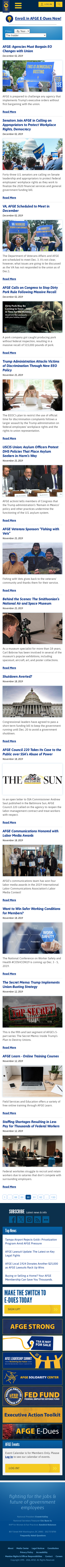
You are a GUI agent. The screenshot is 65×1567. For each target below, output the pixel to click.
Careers (59, 1556)
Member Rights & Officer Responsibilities (23, 1556)
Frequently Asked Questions (33, 1535)
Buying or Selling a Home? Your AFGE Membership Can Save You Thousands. (29, 1277)
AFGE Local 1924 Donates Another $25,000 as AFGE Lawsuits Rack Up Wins (31, 1265)
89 (22, 1197)
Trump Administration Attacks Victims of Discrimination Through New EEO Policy (31, 365)
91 (34, 1197)
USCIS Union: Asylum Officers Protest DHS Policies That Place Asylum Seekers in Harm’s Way (30, 451)
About (10, 1548)
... (10, 1197)
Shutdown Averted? (17, 676)
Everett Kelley (41, 1517)
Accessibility (41, 1552)
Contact (49, 1556)
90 (28, 1197)
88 (15, 1197)
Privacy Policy (26, 1552)
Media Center (22, 1548)
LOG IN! (14, 1468)
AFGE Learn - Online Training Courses (31, 1056)
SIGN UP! (14, 1309)
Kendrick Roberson (47, 1525)
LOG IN (48, 4)
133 (53, 1197)
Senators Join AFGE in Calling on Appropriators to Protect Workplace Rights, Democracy (29, 124)
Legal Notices (38, 1548)
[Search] (59, 4)
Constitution (53, 1548)
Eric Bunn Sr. (46, 1521)
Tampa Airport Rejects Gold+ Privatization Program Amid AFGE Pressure (31, 1241)
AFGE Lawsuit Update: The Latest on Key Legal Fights (30, 1253)
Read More (9, 111)
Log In (9, 1456)
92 (40, 1197)
